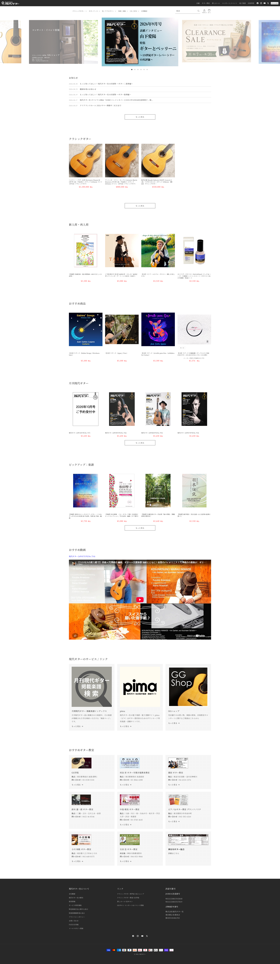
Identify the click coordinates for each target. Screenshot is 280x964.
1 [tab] (131, 69)
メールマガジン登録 (76, 928)
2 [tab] (134, 69)
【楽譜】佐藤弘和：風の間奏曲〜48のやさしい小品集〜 (85, 275)
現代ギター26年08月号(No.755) (152, 433)
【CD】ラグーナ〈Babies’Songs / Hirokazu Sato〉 (84, 354)
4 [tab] (141, 69)
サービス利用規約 (75, 905)
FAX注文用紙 (74, 924)
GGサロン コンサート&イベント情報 (130, 905)
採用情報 (72, 901)
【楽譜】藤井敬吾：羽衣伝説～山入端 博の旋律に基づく (194, 515)
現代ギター (142, 954)
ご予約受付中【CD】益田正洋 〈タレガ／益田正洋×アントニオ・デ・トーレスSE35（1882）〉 (121, 275)
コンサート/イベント (229, 3)
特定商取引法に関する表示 (78, 909)
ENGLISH (274, 3)
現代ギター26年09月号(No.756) (116, 433)
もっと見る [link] (124, 726)
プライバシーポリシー (77, 917)
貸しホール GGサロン (125, 901)
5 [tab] (144, 69)
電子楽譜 (242, 3)
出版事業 (251, 3)
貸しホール (216, 3)
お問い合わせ (74, 921)
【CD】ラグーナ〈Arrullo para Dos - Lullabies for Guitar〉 (157, 354)
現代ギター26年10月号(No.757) (79, 433)
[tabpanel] (140, 42)
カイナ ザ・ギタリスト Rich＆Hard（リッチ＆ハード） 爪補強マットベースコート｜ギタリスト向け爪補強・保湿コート (194, 276)
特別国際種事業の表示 (77, 913)
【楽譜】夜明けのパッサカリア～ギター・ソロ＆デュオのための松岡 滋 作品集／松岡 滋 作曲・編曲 (85, 516)
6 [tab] (147, 69)
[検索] (198, 11)
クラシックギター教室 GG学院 (128, 898)
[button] (79, 11)
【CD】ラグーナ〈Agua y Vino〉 (116, 353)
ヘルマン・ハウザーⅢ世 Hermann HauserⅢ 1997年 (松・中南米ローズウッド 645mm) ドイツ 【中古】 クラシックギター (85, 182)
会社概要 (72, 894)
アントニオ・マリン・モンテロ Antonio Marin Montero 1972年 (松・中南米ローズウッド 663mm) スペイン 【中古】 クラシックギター (121, 182)
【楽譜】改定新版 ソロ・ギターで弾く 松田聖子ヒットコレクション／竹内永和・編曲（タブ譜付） (122, 515)
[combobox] (187, 11)
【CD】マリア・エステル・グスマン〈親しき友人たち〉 (158, 275)
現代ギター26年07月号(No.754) (188, 433)
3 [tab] (137, 69)
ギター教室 (206, 3)
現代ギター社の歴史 (76, 898)
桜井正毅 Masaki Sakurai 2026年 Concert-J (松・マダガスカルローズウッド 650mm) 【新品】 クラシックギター (156, 182)
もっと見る (140, 117)
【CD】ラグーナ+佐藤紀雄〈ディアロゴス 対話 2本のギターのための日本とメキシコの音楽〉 (194, 354)
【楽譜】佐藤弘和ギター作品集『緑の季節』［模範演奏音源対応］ (158, 515)
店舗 (198, 3)
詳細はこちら (173, 853)
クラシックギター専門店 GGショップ (130, 894)
